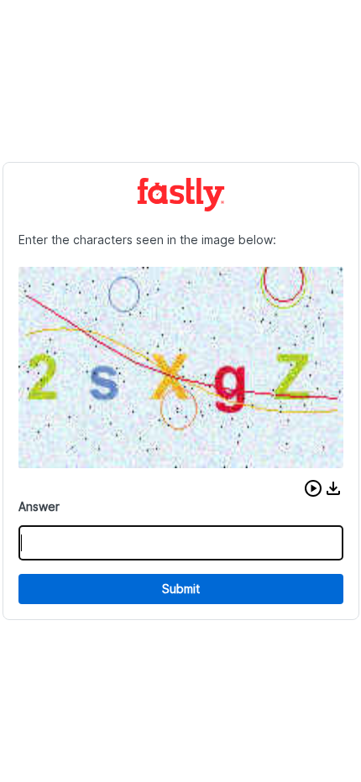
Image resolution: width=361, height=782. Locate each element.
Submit (181, 588)
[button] (313, 488)
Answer (39, 506)
